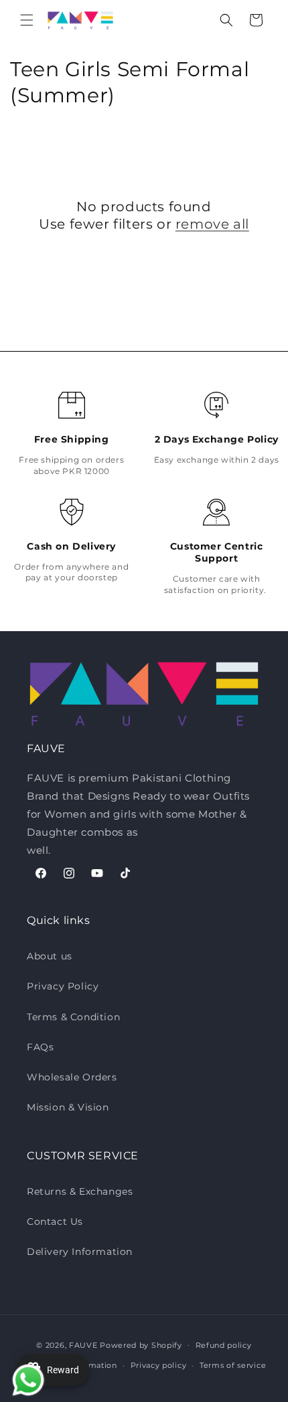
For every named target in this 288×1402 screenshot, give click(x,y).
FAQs (40, 1047)
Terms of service (233, 1365)
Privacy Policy (62, 986)
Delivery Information (80, 1252)
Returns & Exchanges (80, 1191)
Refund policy (224, 1345)
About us (49, 956)
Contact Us (55, 1221)
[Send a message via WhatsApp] (25, 1377)
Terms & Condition (73, 1017)
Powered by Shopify (141, 1344)
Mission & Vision (68, 1107)
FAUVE (83, 1344)
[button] (27, 20)
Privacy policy (159, 1365)
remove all (212, 224)
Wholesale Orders (72, 1077)
